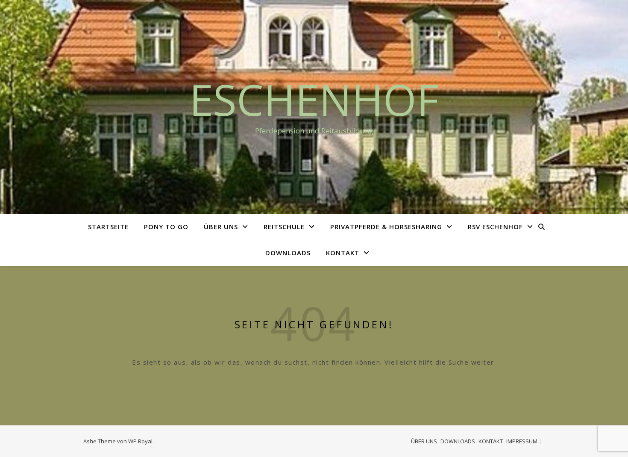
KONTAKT (342, 252)
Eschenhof (314, 99)
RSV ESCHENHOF (495, 226)
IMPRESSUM (521, 441)
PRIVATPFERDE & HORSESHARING (386, 226)
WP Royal (140, 441)
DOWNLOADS (288, 252)
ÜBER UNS (221, 226)
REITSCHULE (284, 226)
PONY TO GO (166, 226)
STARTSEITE (108, 226)
